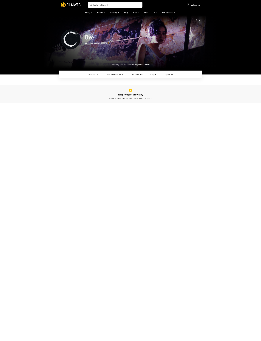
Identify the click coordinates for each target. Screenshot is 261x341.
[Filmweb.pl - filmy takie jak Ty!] (70, 4)
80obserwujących (92, 43)
